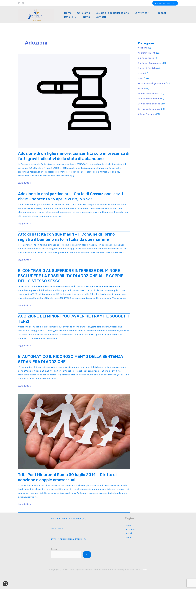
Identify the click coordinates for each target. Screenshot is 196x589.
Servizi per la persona (149, 103)
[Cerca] (87, 554)
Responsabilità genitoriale (151, 83)
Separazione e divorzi (149, 93)
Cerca (54, 549)
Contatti (100, 16)
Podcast (161, 12)
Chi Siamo (83, 12)
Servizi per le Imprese (149, 109)
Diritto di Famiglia (147, 68)
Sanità (141, 88)
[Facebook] (19, 3)
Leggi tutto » (24, 183)
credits (144, 570)
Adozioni (142, 47)
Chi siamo (130, 529)
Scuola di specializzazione (112, 12)
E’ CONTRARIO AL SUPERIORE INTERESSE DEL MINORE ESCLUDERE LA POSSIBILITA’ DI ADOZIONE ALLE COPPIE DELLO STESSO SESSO (70, 275)
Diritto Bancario (146, 57)
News (86, 16)
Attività (128, 533)
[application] (148, 13)
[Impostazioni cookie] (5, 583)
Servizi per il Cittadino (149, 98)
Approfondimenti (147, 52)
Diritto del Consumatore (150, 63)
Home (68, 12)
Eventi (141, 73)
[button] (165, 3)
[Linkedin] (23, 3)
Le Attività (140, 12)
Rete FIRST (70, 16)
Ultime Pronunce (147, 114)
